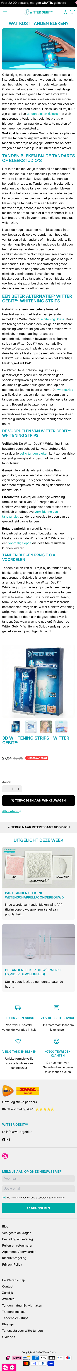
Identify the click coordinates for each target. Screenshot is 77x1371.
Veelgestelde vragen (16, 1233)
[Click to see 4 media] (61, 727)
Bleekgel (8, 1324)
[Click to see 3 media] (46, 727)
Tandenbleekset (13, 1312)
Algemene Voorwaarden (19, 1252)
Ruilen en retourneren (17, 1245)
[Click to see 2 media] (31, 727)
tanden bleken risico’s (42, 113)
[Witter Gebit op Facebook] (3, 1139)
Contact (7, 1286)
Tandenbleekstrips (15, 1318)
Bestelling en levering (17, 1239)
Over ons (8, 1337)
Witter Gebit (49, 1352)
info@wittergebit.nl (17, 1132)
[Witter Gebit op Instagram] (8, 1139)
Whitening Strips (52, 319)
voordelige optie (19, 543)
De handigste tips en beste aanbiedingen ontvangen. (36, 1197)
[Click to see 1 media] (15, 727)
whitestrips (65, 390)
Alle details (12, 811)
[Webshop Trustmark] (5, 1156)
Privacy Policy (12, 1264)
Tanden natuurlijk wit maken (22, 1305)
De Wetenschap (13, 1280)
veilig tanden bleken (34, 453)
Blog (5, 1226)
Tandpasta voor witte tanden (22, 1330)
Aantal (6, 782)
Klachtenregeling (14, 1258)
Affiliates (8, 1299)
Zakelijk (7, 1292)
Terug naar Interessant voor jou (39, 827)
